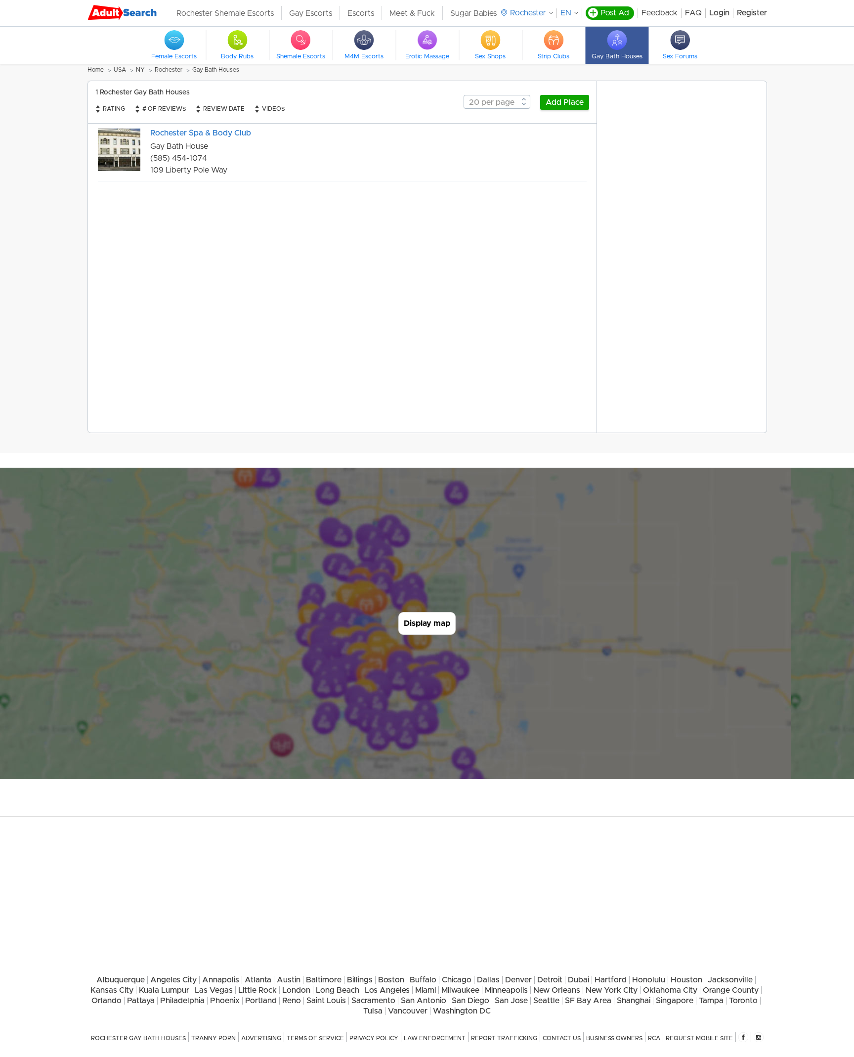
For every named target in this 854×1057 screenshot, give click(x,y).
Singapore (674, 1001)
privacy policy (373, 1038)
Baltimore (324, 980)
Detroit (549, 980)
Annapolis (220, 980)
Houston (686, 980)
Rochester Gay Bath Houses (138, 1038)
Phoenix (225, 1001)
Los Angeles (387, 990)
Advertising (261, 1038)
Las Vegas (214, 990)
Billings (360, 980)
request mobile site (699, 1038)
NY (140, 70)
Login (719, 13)
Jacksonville (730, 980)
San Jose (511, 1001)
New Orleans (556, 990)
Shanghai (633, 1001)
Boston (391, 980)
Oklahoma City (670, 990)
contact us (562, 1038)
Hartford (611, 980)
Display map (427, 623)
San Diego (470, 1001)
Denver (518, 980)
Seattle (546, 1001)
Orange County (731, 990)
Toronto (743, 1001)
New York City (612, 990)
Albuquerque (120, 980)
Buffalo (423, 980)
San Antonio (423, 1001)
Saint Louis (326, 1001)
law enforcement (435, 1038)
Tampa (711, 1001)
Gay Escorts (310, 13)
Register (752, 13)
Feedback (659, 13)
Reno (291, 1001)
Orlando (106, 1001)
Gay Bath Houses (215, 70)
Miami (425, 990)
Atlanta (258, 980)
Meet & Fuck (412, 13)
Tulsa (373, 1011)
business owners (614, 1038)
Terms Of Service (315, 1038)
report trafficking (504, 1038)
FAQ (693, 13)
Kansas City (111, 990)
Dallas (488, 980)
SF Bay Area (588, 1001)
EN (565, 13)
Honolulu (648, 980)
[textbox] (497, 102)
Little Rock (257, 990)
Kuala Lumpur (164, 990)
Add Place (565, 102)
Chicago (456, 980)
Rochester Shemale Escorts (225, 13)
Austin (288, 980)
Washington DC (462, 1011)
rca (654, 1038)
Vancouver (407, 1011)
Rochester (168, 70)
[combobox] (497, 102)
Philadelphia (182, 1001)
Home (95, 70)
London (296, 990)
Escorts (360, 13)
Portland (261, 1001)
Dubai (578, 980)
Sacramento (373, 1001)
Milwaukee (460, 990)
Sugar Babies (473, 13)
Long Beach (337, 990)
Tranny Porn (213, 1038)
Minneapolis (506, 990)
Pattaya (141, 1001)
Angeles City (173, 980)
